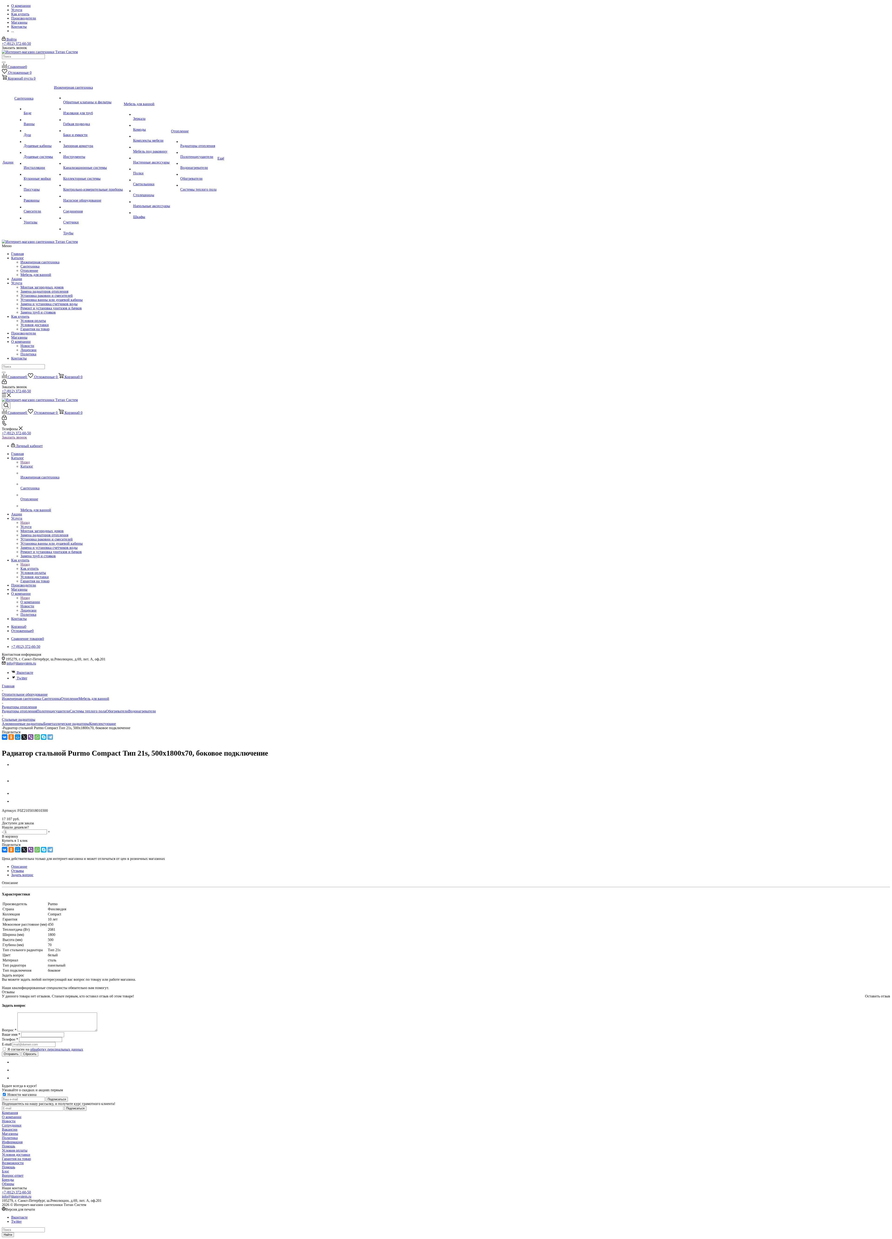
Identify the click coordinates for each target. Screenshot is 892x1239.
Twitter (22, 678)
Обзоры (8, 1184)
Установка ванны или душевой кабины (51, 300)
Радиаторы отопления (19, 711)
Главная (17, 254)
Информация (12, 1142)
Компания (10, 1113)
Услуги (16, 283)
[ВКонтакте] (4, 737)
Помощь (8, 1146)
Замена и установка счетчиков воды (49, 304)
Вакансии (9, 1129)
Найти (8, 1234)
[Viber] (30, 737)
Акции (16, 279)
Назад (25, 462)
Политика (28, 354)
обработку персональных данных (56, 1049)
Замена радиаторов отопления (44, 291)
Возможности (13, 1163)
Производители (23, 333)
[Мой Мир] (17, 737)
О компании (21, 342)
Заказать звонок (14, 437)
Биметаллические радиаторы (66, 724)
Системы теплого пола (88, 711)
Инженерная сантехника (39, 262)
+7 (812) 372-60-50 (16, 44)
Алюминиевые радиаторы (22, 724)
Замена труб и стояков (38, 312)
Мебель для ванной (35, 275)
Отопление (29, 270)
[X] (24, 737)
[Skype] (43, 737)
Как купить (20, 316)
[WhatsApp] (37, 737)
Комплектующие (102, 724)
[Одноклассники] (11, 737)
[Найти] (4, 62)
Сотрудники (11, 1125)
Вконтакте (25, 673)
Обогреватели (117, 711)
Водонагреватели (142, 711)
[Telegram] (50, 737)
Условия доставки (34, 325)
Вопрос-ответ (12, 1175)
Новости (27, 346)
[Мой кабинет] (4, 383)
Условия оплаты (33, 321)
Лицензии (28, 350)
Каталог (17, 258)
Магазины (19, 337)
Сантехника (29, 266)
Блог (5, 1171)
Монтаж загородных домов (42, 287)
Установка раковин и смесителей (46, 296)
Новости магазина (21, 1095)
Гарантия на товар (34, 329)
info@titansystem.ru (21, 663)
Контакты (19, 358)
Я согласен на (45, 1049)
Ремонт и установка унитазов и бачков (51, 308)
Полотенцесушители (53, 711)
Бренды (8, 1180)
